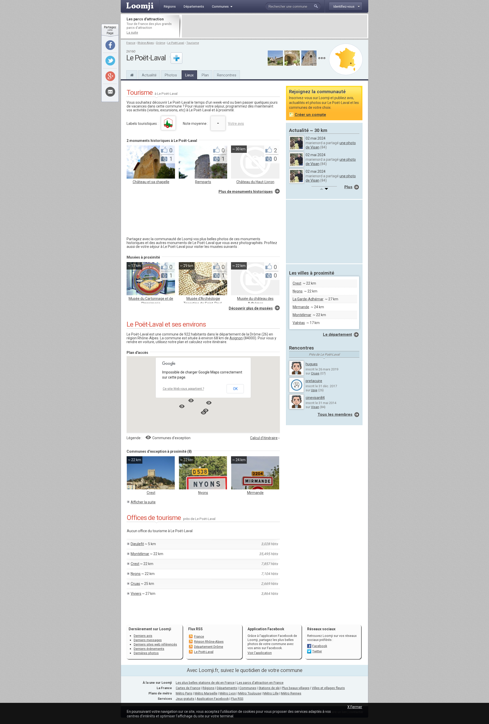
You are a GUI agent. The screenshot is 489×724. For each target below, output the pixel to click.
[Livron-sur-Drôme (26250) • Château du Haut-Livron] (255, 177)
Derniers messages (148, 640)
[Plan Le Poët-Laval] (346, 59)
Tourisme (192, 43)
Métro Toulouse (249, 693)
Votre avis (236, 124)
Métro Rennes (291, 693)
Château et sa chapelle (151, 182)
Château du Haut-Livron (255, 182)
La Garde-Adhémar (308, 299)
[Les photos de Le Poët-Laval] (321, 58)
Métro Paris (184, 693)
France (130, 43)
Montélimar (140, 554)
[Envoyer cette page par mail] (110, 92)
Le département (337, 334)
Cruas (135, 584)
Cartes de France (188, 688)
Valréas (299, 323)
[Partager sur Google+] (110, 76)
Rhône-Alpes (146, 43)
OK (235, 389)
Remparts (203, 182)
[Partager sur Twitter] (110, 60)
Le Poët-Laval (175, 43)
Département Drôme (208, 647)
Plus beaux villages (295, 688)
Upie (314, 390)
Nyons (203, 493)
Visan (315, 407)
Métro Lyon (228, 693)
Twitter (317, 651)
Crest (151, 493)
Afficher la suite (143, 502)
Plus (348, 187)
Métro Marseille (206, 693)
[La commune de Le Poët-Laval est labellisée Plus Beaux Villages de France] (168, 123)
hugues (312, 364)
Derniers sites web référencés (155, 644)
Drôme (160, 43)
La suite (132, 32)
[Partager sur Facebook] (110, 45)
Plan (205, 75)
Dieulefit (137, 544)
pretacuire (314, 381)
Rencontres (226, 75)
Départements (227, 688)
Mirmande (255, 493)
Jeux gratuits (185, 699)
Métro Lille (271, 693)
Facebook (319, 646)
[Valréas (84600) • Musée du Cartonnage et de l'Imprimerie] (151, 294)
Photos (171, 75)
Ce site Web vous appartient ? (183, 389)
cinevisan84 (315, 398)
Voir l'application (260, 653)
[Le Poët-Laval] (132, 74)
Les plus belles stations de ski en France (205, 683)
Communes (247, 688)
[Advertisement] (274, 26)
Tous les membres (335, 414)
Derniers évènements (149, 649)
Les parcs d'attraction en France (260, 683)
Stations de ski (269, 688)
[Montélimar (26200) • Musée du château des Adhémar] (255, 294)
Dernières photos (146, 653)
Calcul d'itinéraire (264, 438)
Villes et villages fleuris (328, 688)
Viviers (136, 594)
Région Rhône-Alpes (209, 641)
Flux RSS (195, 629)
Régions (208, 688)
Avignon (236, 338)
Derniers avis (143, 636)
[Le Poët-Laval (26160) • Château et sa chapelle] (151, 177)
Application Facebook (213, 699)
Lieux (189, 75)
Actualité (149, 75)
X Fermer (354, 707)
